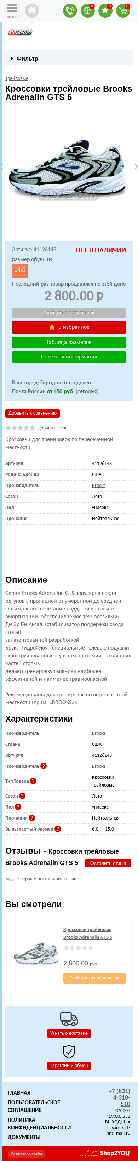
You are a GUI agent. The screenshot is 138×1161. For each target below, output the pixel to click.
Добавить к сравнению (32, 413)
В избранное (73, 327)
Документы (24, 1137)
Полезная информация (69, 357)
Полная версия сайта (26, 1154)
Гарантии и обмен (69, 1065)
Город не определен (65, 383)
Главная (19, 1093)
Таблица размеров (69, 342)
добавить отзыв (54, 428)
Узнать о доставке (69, 1033)
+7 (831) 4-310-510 (119, 1098)
